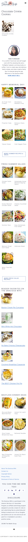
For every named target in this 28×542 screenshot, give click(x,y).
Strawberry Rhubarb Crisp (19, 102)
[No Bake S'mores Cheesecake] (14, 337)
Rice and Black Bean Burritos (6, 412)
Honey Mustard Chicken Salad (7, 204)
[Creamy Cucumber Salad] (20, 195)
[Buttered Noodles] (20, 424)
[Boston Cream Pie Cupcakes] (14, 299)
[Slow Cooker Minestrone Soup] (7, 424)
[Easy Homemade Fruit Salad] (20, 216)
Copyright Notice (6, 474)
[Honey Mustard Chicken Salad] (7, 195)
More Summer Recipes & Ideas (13, 154)
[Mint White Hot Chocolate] (14, 318)
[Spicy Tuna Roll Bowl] (7, 259)
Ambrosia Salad (20, 246)
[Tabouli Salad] (7, 135)
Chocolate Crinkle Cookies (7, 34)
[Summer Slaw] (7, 216)
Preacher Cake (6, 123)
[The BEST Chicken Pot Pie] (14, 375)
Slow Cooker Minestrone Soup (7, 434)
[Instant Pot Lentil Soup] (20, 403)
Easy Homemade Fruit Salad (20, 225)
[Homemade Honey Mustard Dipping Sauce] (20, 172)
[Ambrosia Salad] (20, 237)
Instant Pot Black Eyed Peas (20, 455)
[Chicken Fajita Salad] (7, 172)
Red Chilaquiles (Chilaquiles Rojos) (7, 456)
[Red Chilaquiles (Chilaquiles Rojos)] (7, 446)
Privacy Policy (5, 476)
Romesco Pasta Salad (19, 123)
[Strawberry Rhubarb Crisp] (20, 93)
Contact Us (4, 471)
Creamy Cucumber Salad (21, 204)
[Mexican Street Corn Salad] (7, 237)
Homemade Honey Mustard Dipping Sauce (20, 183)
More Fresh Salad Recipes (11, 279)
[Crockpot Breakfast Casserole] (14, 356)
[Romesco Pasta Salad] (20, 114)
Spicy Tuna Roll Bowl (7, 268)
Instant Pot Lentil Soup (20, 412)
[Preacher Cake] (7, 114)
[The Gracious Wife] (9, 5)
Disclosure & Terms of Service (10, 479)
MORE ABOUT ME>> (14, 75)
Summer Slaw (6, 225)
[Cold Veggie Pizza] (20, 135)
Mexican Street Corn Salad (7, 246)
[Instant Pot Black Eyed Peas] (20, 446)
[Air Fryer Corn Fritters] (7, 93)
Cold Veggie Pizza (20, 144)
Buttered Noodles (20, 433)
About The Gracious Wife (8, 468)
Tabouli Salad (6, 144)
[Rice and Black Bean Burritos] (7, 403)
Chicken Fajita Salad (6, 182)
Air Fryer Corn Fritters (6, 102)
